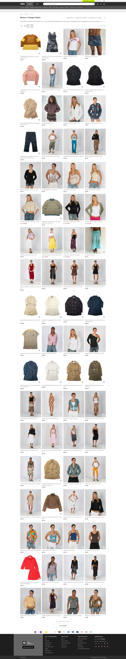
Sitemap (46, 648)
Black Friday (80, 644)
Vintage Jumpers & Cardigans (95, 17)
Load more (63, 625)
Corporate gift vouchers (82, 642)
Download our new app (88, 1)
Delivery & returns (48, 642)
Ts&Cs (99, 657)
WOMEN (30, 4)
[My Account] (97, 4)
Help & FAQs (98, 1)
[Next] (105, 18)
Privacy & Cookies (94, 657)
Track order (47, 640)
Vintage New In (70, 17)
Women (26, 14)
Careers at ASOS (64, 640)
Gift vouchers (80, 640)
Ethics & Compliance (49, 652)
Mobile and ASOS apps (82, 638)
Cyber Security (64, 646)
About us (63, 638)
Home (21, 14)
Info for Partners (81, 646)
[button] (95, 643)
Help (46, 638)
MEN (37, 4)
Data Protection (48, 650)
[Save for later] (39, 53)
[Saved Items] (100, 4)
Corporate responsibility (65, 642)
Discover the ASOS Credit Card (84, 648)
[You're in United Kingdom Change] (104, 1)
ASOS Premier (47, 644)
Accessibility (104, 657)
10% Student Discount (49, 646)
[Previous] (65, 18)
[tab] (22, 7)
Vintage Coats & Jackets (81, 17)
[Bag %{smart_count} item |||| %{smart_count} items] (104, 4)
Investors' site (63, 644)
